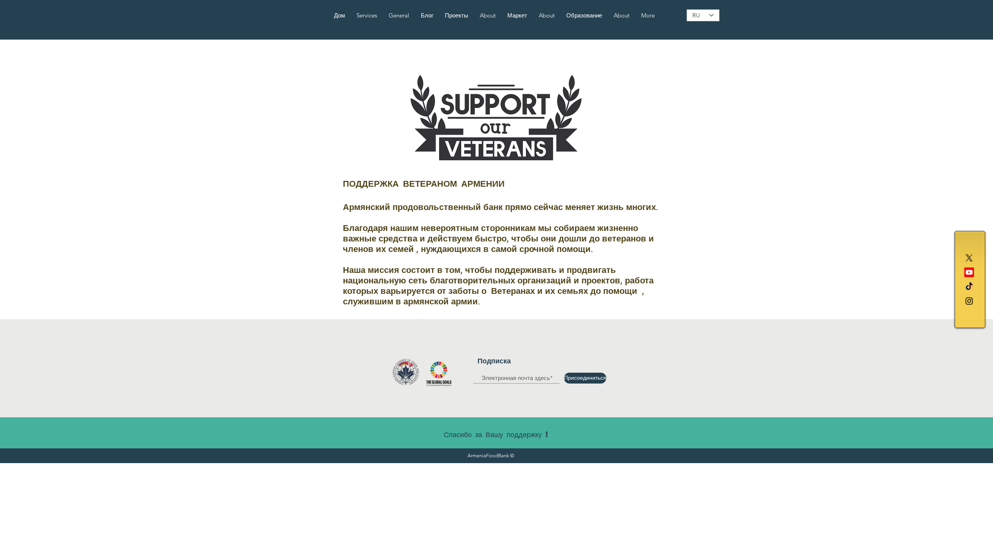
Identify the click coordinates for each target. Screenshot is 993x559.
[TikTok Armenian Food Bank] (969, 287)
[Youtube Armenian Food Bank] (969, 272)
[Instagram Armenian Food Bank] (969, 301)
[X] (969, 258)
